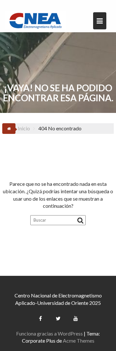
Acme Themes (78, 340)
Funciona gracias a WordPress (49, 333)
